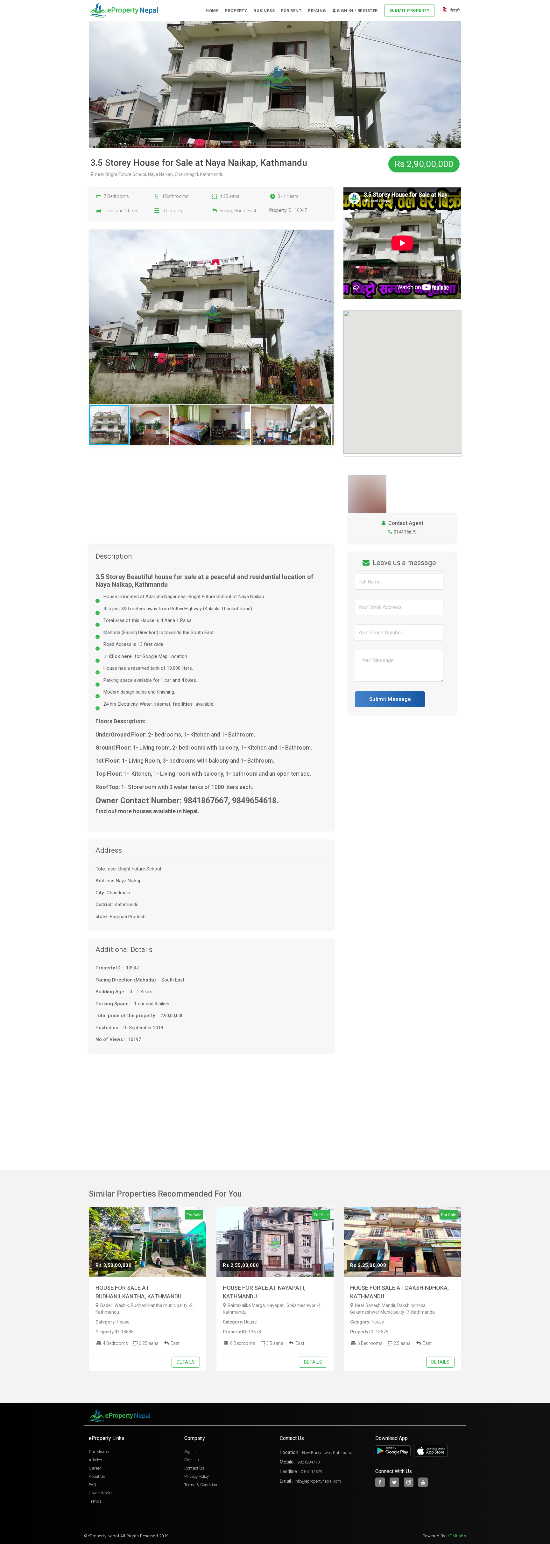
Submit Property (409, 10)
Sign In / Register (356, 10)
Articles (95, 1459)
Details (186, 1362)
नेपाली (454, 10)
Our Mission (99, 1451)
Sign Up (191, 1459)
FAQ (92, 1484)
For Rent (291, 10)
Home (212, 10)
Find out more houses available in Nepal (146, 811)
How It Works (101, 1493)
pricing (317, 10)
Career (95, 1468)
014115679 (405, 532)
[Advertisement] (211, 499)
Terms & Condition (200, 1484)
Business (264, 10)
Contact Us (194, 1468)
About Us (97, 1476)
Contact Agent (405, 523)
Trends (95, 1501)
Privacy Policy (196, 1476)
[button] (328, 317)
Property (236, 10)
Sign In (190, 1451)
